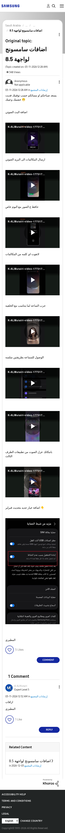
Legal (5, 813)
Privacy (7, 807)
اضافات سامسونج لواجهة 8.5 (30, 761)
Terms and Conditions (16, 800)
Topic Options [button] (53, 34)
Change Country (31, 820)
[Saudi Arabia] (10, 5)
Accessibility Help (14, 794)
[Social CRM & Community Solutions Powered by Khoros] (51, 782)
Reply (49, 729)
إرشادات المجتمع (39, 90)
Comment (48, 659)
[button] (53, 82)
